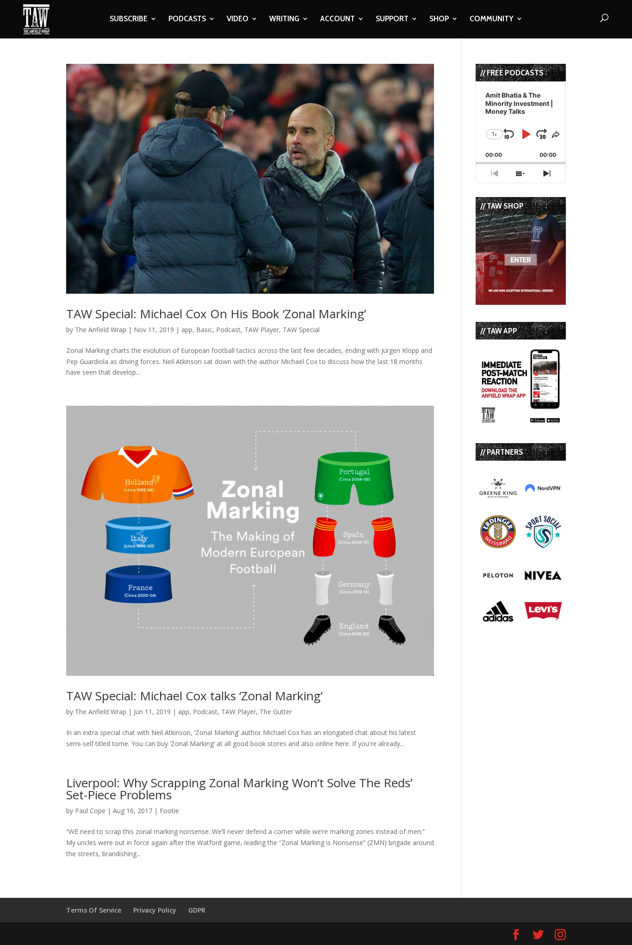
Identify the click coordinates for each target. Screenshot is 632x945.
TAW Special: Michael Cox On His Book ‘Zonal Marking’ (216, 313)
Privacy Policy (154, 910)
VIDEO (237, 19)
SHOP (439, 19)
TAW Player (261, 329)
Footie (169, 810)
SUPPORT (392, 19)
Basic (204, 329)
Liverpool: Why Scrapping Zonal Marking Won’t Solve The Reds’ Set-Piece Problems (239, 788)
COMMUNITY (492, 19)
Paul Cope (90, 810)
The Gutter (276, 711)
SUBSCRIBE (129, 19)
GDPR (196, 910)
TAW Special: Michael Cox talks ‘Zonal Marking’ (194, 695)
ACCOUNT (337, 19)
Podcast (228, 329)
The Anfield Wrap (100, 329)
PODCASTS (187, 19)
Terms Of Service (93, 910)
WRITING (284, 19)
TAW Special (301, 329)
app (186, 329)
